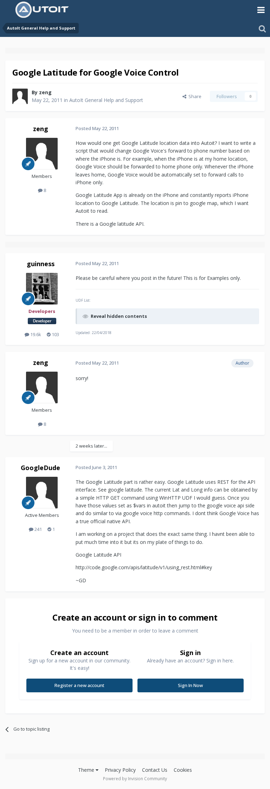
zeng (45, 92)
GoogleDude (40, 467)
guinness (40, 263)
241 (37, 529)
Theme (87, 769)
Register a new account (79, 685)
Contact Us (154, 769)
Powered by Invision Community (135, 779)
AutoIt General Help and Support (106, 100)
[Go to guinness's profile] (42, 288)
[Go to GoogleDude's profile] (42, 492)
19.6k (35, 334)
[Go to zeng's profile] (20, 96)
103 (55, 334)
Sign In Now (190, 685)
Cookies (183, 769)
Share (193, 96)
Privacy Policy (120, 769)
